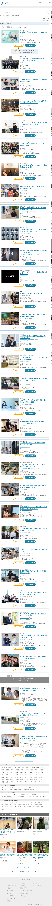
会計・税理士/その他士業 (6, 796)
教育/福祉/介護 (21, 796)
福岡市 (17, 781)
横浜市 (2, 772)
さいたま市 (41, 772)
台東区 (22, 769)
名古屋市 (40, 777)
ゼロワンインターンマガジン (38, 885)
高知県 (7, 781)
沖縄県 (2, 782)
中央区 (38, 767)
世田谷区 (17, 769)
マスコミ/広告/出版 (22, 794)
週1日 (2, 804)
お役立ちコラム (10, 895)
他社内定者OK (13, 806)
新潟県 (7, 777)
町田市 (31, 769)
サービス (14, 794)
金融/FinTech (38, 796)
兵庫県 (31, 774)
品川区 (43, 767)
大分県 (35, 781)
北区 (27, 770)
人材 (28, 794)
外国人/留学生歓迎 (31, 806)
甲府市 (2, 777)
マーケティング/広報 (27, 787)
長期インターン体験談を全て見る (24, 867)
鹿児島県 (40, 781)
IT (1, 794)
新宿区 (28, 767)
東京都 (15, 767)
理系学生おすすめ (28, 808)
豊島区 (2, 769)
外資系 (24, 806)
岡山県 (27, 779)
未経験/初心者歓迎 (4, 806)
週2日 (7, 804)
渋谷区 (23, 767)
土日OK (25, 804)
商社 (44, 796)
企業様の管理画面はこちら (25, 896)
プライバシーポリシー (11, 898)
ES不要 (2, 809)
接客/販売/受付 (26, 789)
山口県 (36, 779)
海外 (7, 782)
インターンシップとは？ (11, 885)
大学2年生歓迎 (18, 802)
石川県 (21, 777)
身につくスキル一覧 (10, 890)
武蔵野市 (12, 770)
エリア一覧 (9, 893)
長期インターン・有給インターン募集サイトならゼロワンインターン (12, 7)
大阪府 (2, 774)
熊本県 (31, 781)
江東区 (36, 770)
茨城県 (40, 774)
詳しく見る (30, 45)
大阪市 (7, 774)
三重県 (2, 779)
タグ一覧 (8, 888)
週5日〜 (20, 804)
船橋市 (26, 772)
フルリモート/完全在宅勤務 (6, 767)
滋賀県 (7, 779)
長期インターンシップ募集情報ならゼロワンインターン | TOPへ (24, 871)
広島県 (31, 779)
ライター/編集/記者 (17, 789)
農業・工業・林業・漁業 (9, 797)
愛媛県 (2, 781)
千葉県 (21, 772)
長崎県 (26, 781)
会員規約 (8, 900)
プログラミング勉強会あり (39, 808)
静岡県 (31, 777)
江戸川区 (41, 769)
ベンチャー (3, 802)
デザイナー (20, 787)
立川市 (27, 769)
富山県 (17, 777)
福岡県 (12, 781)
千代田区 (33, 767)
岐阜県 (26, 777)
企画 (11, 789)
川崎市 (7, 772)
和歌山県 (17, 779)
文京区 (12, 769)
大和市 (17, 772)
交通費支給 (3, 808)
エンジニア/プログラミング (10, 787)
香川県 (41, 779)
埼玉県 (35, 772)
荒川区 (23, 770)
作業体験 (32, 789)
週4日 (15, 804)
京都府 (21, 774)
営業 (2, 787)
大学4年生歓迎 (33, 802)
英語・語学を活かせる (38, 804)
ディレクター (36, 787)
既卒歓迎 (19, 806)
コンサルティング (7, 794)
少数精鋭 (30, 804)
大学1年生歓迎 (10, 802)
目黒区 (7, 769)
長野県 (12, 777)
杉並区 (36, 769)
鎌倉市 (12, 772)
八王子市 (18, 770)
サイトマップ (9, 896)
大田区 (2, 770)
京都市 (26, 774)
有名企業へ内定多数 (11, 808)
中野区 (31, 770)
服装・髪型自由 (20, 808)
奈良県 (12, 779)
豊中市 (12, 774)
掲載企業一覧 (9, 887)
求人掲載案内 (22, 885)
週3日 (11, 804)
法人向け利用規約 (23, 887)
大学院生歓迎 (40, 802)
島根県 (22, 779)
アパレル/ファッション (30, 796)
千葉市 (31, 772)
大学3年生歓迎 (25, 802)
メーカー (14, 796)
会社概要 (8, 901)
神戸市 (35, 774)
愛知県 (35, 777)
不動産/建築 (34, 794)
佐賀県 (21, 781)
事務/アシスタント (4, 789)
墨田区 (7, 770)
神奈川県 (41, 770)
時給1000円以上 (40, 806)
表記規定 (21, 888)
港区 (19, 767)
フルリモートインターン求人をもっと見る (24, 761)
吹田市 (17, 774)
